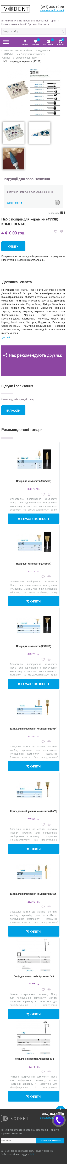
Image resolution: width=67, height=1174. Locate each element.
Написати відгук (13, 412)
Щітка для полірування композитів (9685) (33, 811)
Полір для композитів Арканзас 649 (34, 976)
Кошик (60, 42)
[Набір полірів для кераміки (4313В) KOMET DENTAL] (33, 92)
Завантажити (14, 202)
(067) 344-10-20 (52, 7)
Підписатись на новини (50, 1140)
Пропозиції (42, 20)
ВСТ (32, 1154)
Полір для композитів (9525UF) (33, 563)
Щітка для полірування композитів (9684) (33, 728)
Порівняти (48, 42)
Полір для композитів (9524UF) (33, 481)
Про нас (32, 24)
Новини (5, 24)
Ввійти (25, 44)
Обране (35, 42)
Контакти (43, 24)
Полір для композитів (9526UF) (33, 646)
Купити (13, 246)
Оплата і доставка (24, 20)
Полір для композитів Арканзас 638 (34, 1058)
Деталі (6, 337)
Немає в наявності (35, 519)
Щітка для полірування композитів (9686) (33, 893)
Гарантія (54, 20)
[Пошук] (62, 31)
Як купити (7, 20)
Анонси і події (18, 24)
